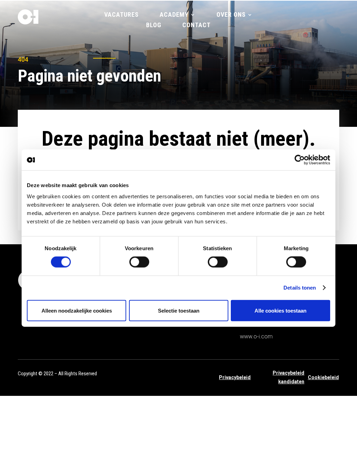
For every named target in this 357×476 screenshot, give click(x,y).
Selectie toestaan (178, 310)
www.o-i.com (256, 336)
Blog (153, 26)
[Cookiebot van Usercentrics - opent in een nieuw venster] (299, 160)
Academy (174, 15)
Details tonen (299, 288)
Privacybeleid (235, 377)
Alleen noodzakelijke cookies (76, 310)
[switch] (139, 262)
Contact (196, 26)
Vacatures (121, 15)
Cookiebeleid (323, 377)
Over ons (231, 15)
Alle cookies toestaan (280, 310)
